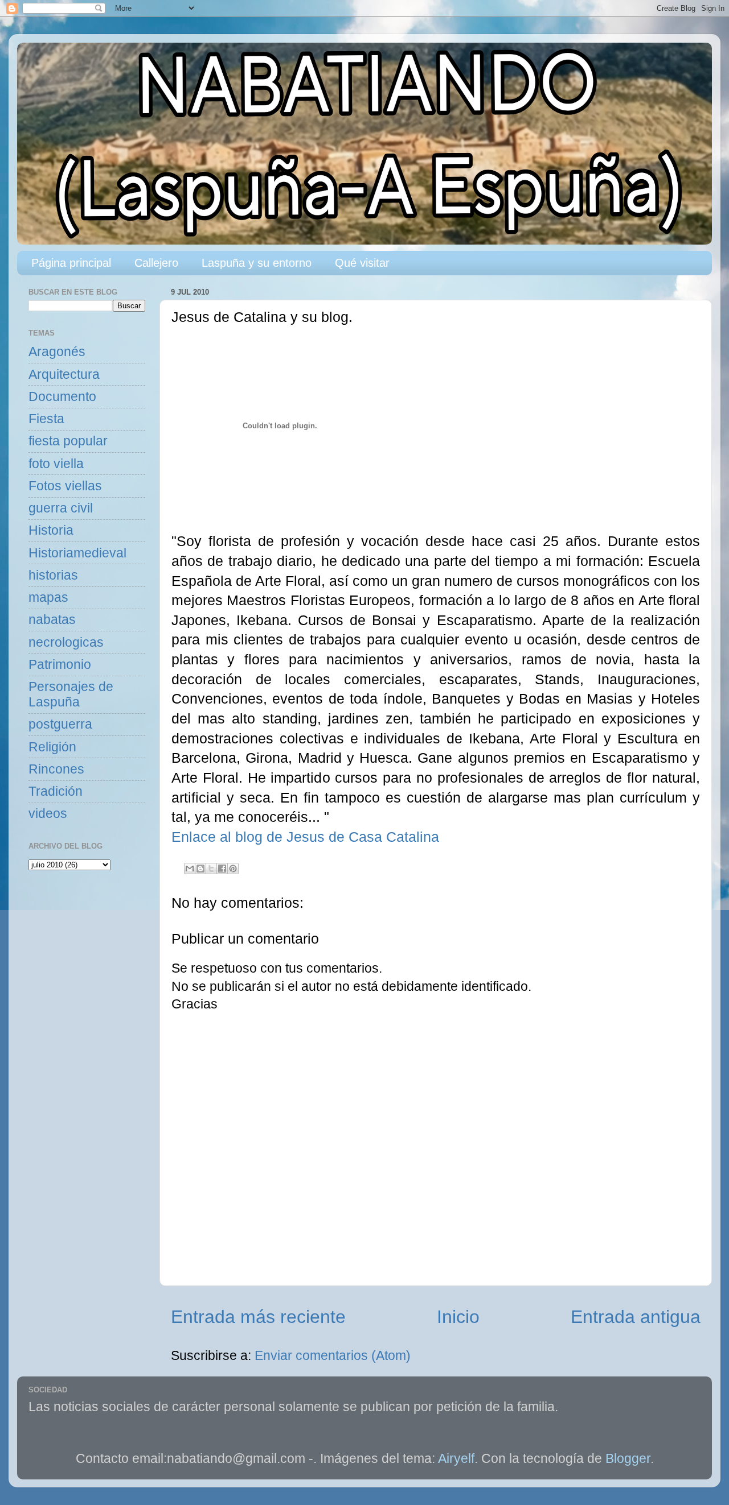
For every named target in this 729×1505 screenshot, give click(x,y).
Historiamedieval (77, 553)
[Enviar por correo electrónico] (189, 868)
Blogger (627, 1459)
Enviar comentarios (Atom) (333, 1356)
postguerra (60, 724)
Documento (62, 397)
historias (53, 575)
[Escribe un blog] (200, 868)
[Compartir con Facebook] (222, 868)
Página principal (71, 263)
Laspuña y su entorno (257, 263)
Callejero (156, 263)
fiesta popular (68, 441)
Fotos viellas (65, 486)
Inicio (458, 1316)
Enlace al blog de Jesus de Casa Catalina (305, 837)
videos (47, 814)
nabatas (52, 620)
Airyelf (456, 1459)
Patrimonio (59, 665)
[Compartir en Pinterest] (233, 868)
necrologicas (66, 642)
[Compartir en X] (211, 868)
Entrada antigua (636, 1316)
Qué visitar (362, 263)
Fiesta (46, 419)
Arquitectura (64, 374)
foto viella (56, 464)
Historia (50, 530)
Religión (52, 747)
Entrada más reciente (258, 1316)
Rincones (56, 769)
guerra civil (60, 508)
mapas (48, 597)
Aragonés (56, 352)
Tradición (55, 791)
